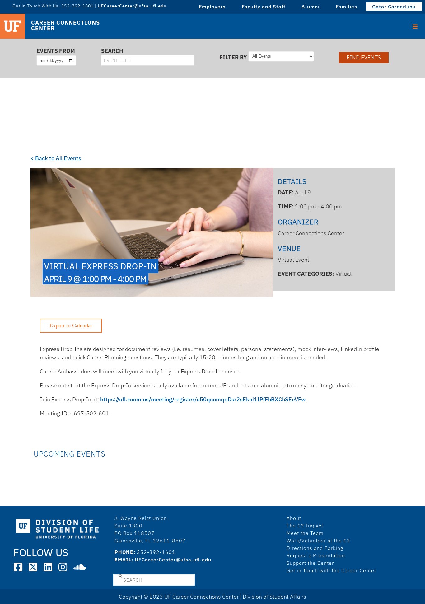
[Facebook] (18, 567)
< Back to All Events (55, 158)
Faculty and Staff (263, 6)
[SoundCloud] (79, 567)
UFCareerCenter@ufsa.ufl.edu (173, 559)
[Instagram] (62, 567)
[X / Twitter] (33, 567)
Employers (212, 6)
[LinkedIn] (47, 567)
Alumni (310, 6)
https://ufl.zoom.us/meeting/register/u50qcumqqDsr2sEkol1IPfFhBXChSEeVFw (203, 399)
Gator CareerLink (394, 6)
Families (346, 6)
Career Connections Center (65, 25)
